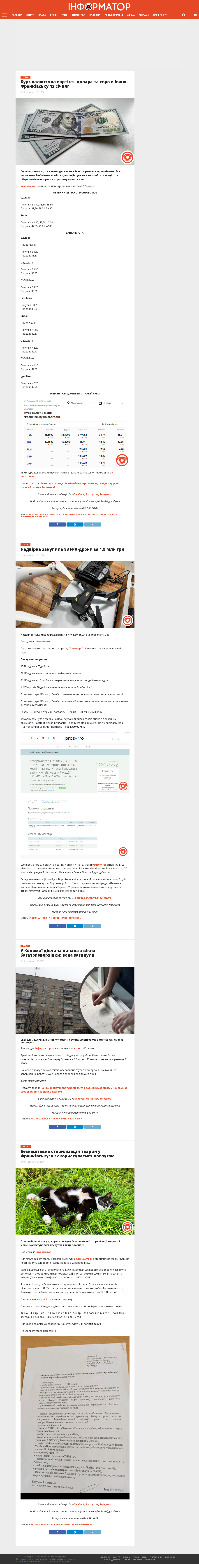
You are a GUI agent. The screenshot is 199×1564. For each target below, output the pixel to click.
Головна (17, 15)
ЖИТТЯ (30, 15)
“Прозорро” (75, 648)
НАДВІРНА (94, 15)
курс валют (92, 514)
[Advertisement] (99, 44)
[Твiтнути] (92, 523)
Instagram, (93, 494)
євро (59, 514)
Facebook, (79, 494)
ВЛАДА (42, 15)
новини (45, 918)
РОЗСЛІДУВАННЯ (114, 15)
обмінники (42, 516)
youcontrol (99, 864)
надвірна (34, 918)
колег (78, 1048)
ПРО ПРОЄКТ (160, 15)
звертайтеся (44, 1299)
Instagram (92, 898)
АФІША (131, 15)
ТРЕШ (64, 15)
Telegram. (106, 494)
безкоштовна (85, 1259)
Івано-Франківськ (73, 514)
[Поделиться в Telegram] (74, 925)
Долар (51, 514)
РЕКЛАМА (144, 15)
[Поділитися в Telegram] (74, 523)
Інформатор (28, 186)
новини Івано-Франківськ (66, 918)
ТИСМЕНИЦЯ (78, 15)
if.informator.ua (30, 1561)
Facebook (79, 898)
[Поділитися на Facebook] (57, 523)
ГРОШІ (53, 15)
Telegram (105, 898)
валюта (33, 514)
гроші (42, 514)
